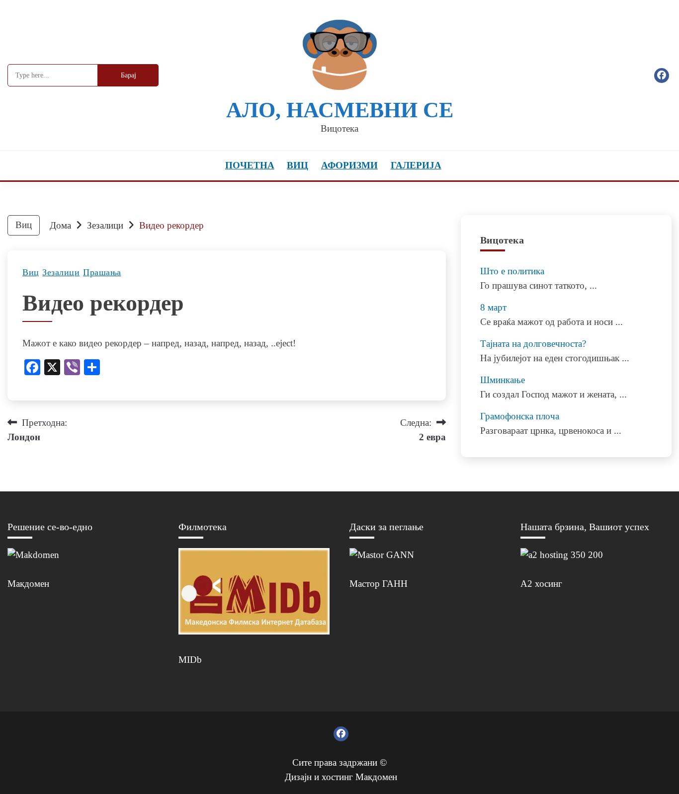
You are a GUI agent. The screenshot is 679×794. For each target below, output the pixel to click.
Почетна (249, 165)
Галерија (416, 165)
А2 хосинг (541, 583)
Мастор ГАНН (378, 583)
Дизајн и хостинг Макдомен (341, 777)
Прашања (102, 272)
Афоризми (349, 165)
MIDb (190, 659)
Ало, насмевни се (339, 110)
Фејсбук (661, 75)
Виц (297, 165)
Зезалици (61, 272)
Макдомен (28, 583)
